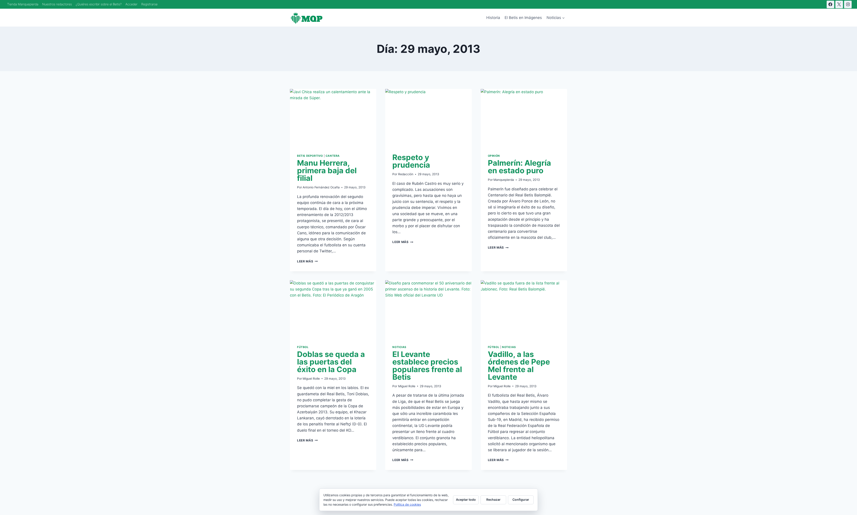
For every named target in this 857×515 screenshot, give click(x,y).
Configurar (520, 499)
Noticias (399, 347)
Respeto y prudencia (411, 161)
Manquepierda (503, 179)
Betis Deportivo (310, 155)
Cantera (333, 155)
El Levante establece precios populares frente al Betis (427, 365)
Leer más (307, 261)
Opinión (494, 155)
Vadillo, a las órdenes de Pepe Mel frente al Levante (519, 365)
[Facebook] (830, 4)
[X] (839, 4)
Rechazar (493, 499)
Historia (493, 17)
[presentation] (333, 117)
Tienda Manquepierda (22, 4)
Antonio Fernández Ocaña (321, 187)
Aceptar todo (466, 499)
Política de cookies (407, 504)
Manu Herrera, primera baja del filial (327, 170)
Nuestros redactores (57, 4)
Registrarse (149, 4)
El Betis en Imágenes (523, 17)
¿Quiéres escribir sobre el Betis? (99, 4)
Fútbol (303, 347)
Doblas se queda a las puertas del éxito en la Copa (331, 362)
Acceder (131, 4)
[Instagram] (848, 4)
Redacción (405, 174)
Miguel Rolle (311, 378)
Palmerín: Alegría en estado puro (519, 166)
